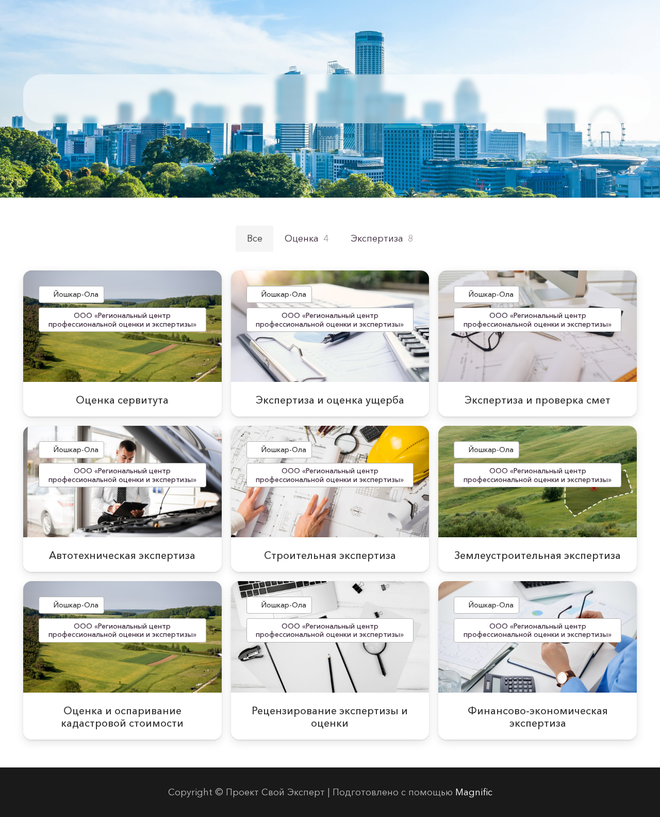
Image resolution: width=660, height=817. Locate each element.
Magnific (473, 792)
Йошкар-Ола (76, 294)
